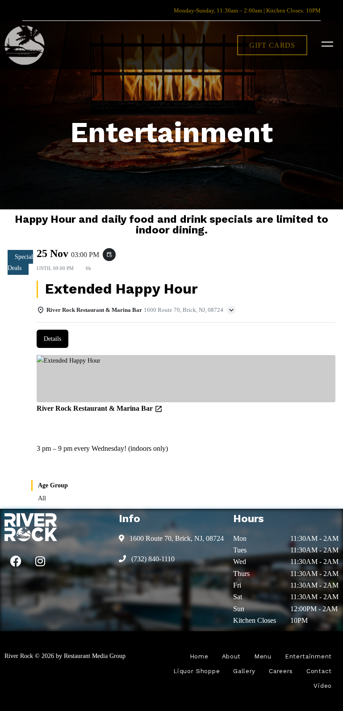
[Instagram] (40, 561)
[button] (272, 45)
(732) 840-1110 (152, 559)
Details (52, 338)
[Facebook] (15, 561)
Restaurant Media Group (94, 655)
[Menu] (325, 44)
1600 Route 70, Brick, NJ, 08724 (176, 538)
